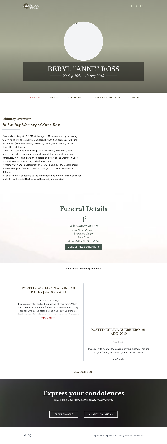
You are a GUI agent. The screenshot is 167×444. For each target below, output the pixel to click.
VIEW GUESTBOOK (83, 372)
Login (93, 436)
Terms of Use (112, 436)
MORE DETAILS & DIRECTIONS (83, 247)
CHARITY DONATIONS (101, 414)
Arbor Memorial (101, 436)
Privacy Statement (125, 436)
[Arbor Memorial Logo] (31, 6)
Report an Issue (138, 436)
